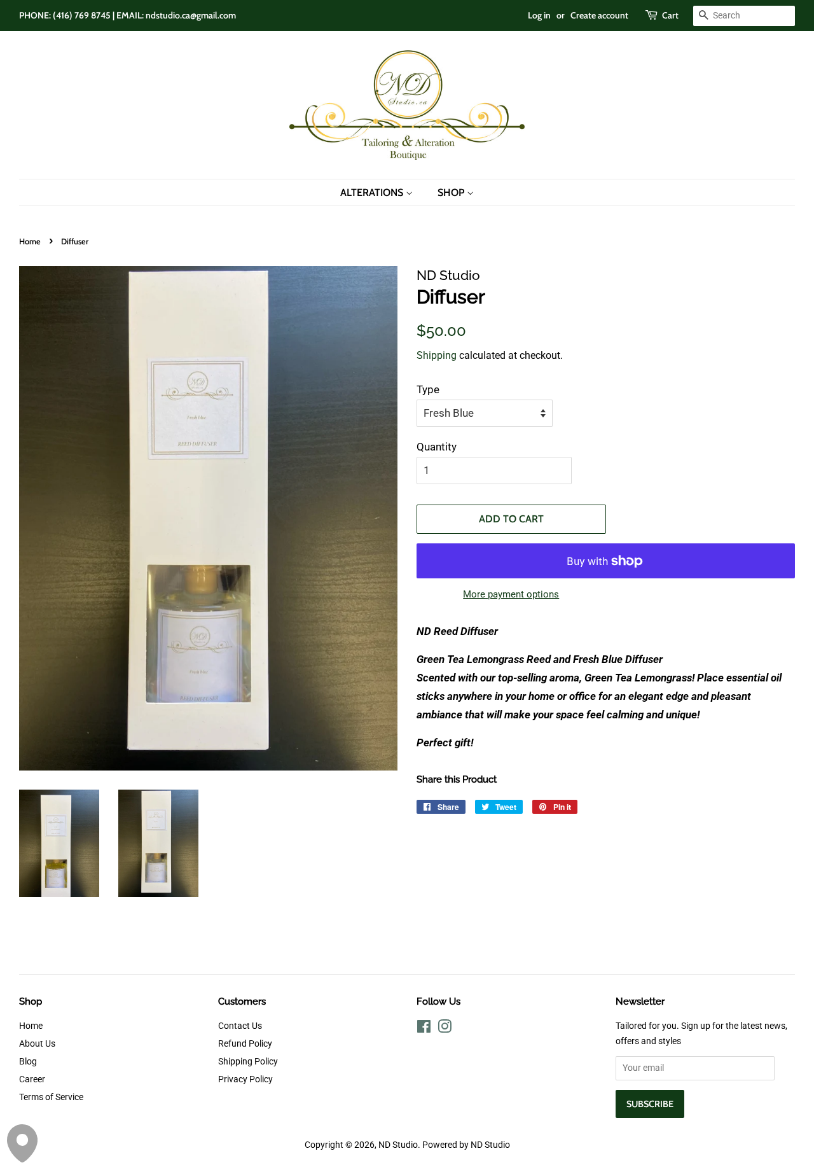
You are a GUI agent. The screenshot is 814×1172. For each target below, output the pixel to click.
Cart (670, 15)
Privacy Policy (245, 1079)
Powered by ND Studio (466, 1145)
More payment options (511, 594)
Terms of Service (51, 1097)
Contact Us (240, 1026)
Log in (539, 15)
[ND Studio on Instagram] (445, 1029)
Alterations (373, 192)
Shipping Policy (248, 1061)
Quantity (437, 446)
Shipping (437, 355)
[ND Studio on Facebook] (424, 1029)
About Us (37, 1043)
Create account (599, 15)
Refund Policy (245, 1043)
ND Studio (398, 1145)
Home (30, 241)
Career (32, 1079)
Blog (28, 1061)
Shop (452, 192)
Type (428, 389)
